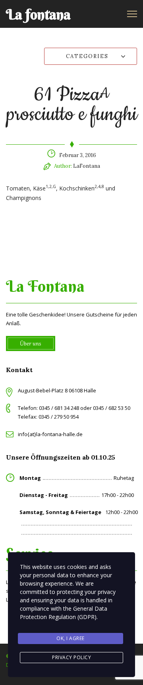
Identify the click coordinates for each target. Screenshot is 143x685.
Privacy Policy (71, 657)
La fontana (38, 14)
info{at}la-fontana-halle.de (50, 434)
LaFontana (86, 166)
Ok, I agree (70, 638)
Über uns (30, 343)
